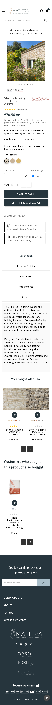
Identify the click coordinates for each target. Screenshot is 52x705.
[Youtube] (21, 644)
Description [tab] (26, 255)
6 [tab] (33, 84)
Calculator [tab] (26, 276)
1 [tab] (19, 84)
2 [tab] (22, 84)
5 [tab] (30, 84)
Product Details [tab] (26, 266)
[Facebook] (16, 644)
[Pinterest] (26, 644)
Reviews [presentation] (26, 297)
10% (37, 176)
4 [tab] (27, 84)
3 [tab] (24, 84)
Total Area (9, 170)
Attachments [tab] (26, 286)
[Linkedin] (36, 644)
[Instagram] (31, 644)
